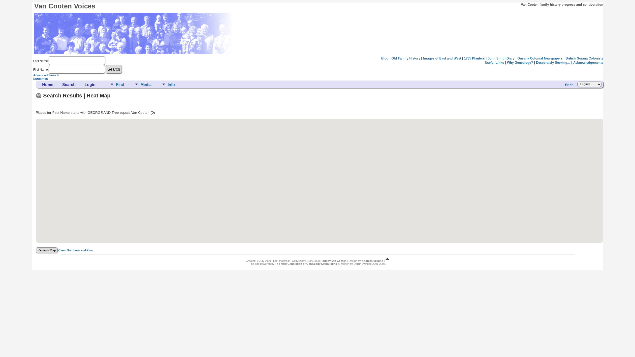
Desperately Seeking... (553, 62)
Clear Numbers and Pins (75, 250)
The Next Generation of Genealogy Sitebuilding (306, 263)
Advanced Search (46, 75)
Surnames (40, 79)
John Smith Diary (501, 58)
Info (171, 85)
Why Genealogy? (520, 62)
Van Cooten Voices (64, 6)
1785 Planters (474, 58)
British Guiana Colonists (584, 58)
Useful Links (494, 62)
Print (568, 85)
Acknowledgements (588, 62)
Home (47, 85)
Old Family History (405, 58)
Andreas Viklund (372, 260)
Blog (384, 58)
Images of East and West (442, 58)
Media (146, 85)
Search (69, 85)
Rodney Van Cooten (333, 260)
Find (120, 85)
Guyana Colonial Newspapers (540, 58)
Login (90, 85)
